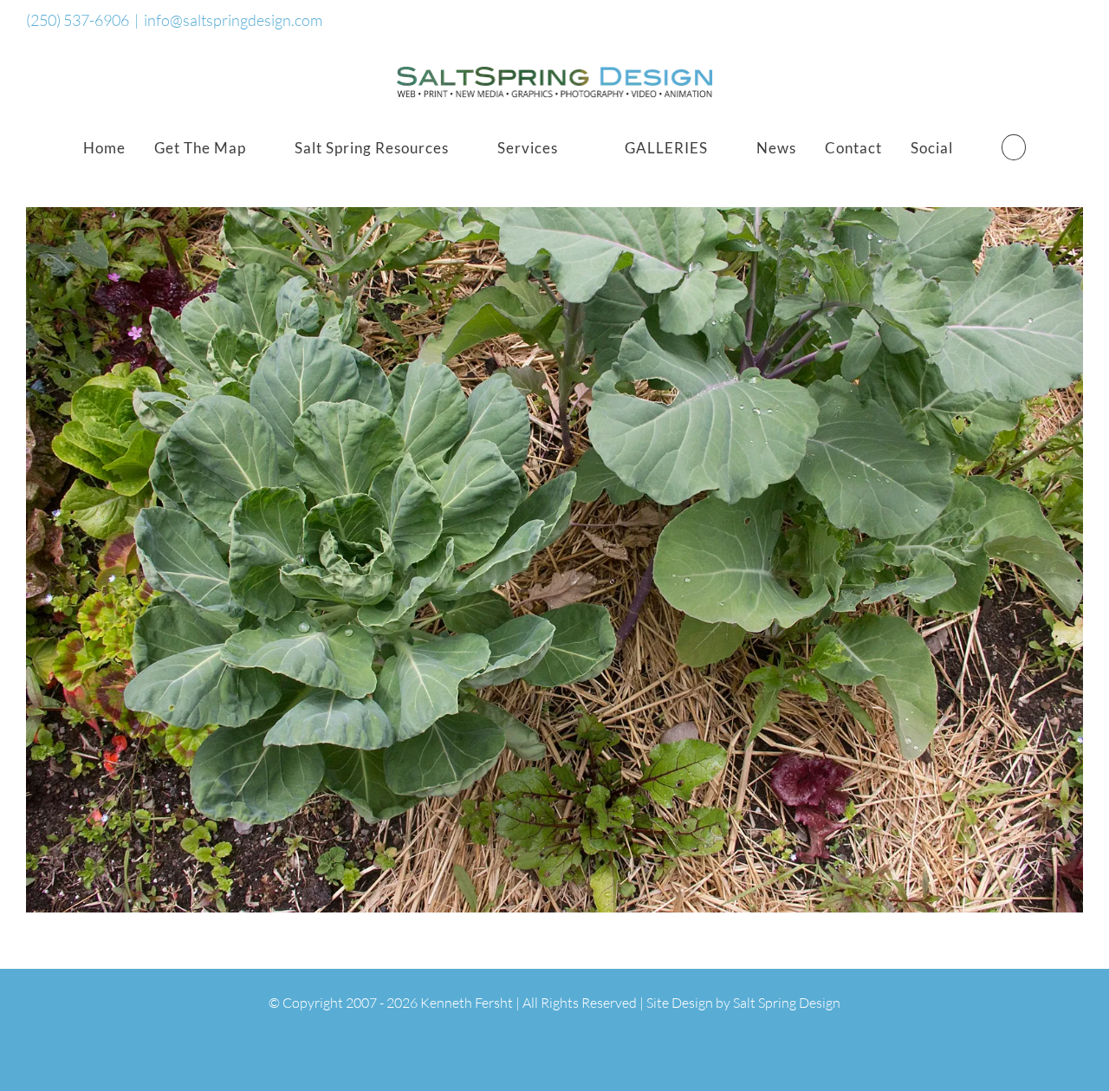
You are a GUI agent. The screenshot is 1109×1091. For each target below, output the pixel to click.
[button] (1014, 147)
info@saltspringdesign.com (233, 19)
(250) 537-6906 (77, 19)
